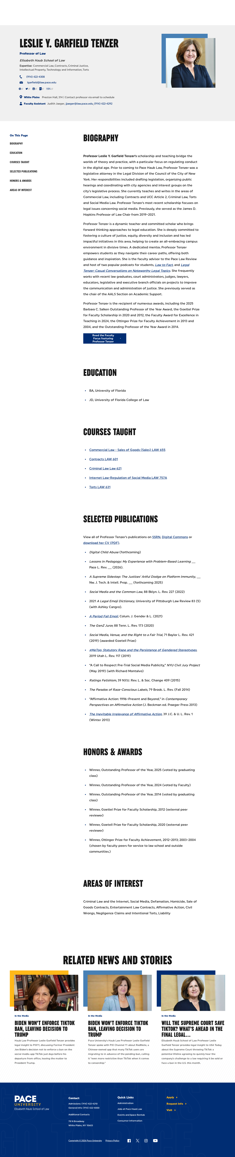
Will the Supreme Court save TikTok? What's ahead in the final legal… (193, 1028)
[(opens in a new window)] (21, 89)
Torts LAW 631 (99, 487)
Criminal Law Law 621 (105, 468)
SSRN (156, 537)
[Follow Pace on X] (137, 1140)
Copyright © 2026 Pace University (85, 1140)
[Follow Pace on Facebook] (129, 1140)
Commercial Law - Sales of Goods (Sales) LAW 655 (127, 450)
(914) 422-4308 (35, 76)
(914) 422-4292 (103, 103)
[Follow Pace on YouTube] (155, 1140)
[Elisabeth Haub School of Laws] (34, 1103)
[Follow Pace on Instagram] (145, 1140)
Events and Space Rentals (131, 1115)
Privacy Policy (112, 1140)
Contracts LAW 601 (103, 459)
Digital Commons (175, 537)
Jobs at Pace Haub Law (130, 1109)
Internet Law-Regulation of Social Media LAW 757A (128, 478)
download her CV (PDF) (101, 543)
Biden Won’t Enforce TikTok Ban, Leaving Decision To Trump (45, 1028)
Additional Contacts (79, 1114)
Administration (125, 1103)
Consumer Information (130, 1120)
